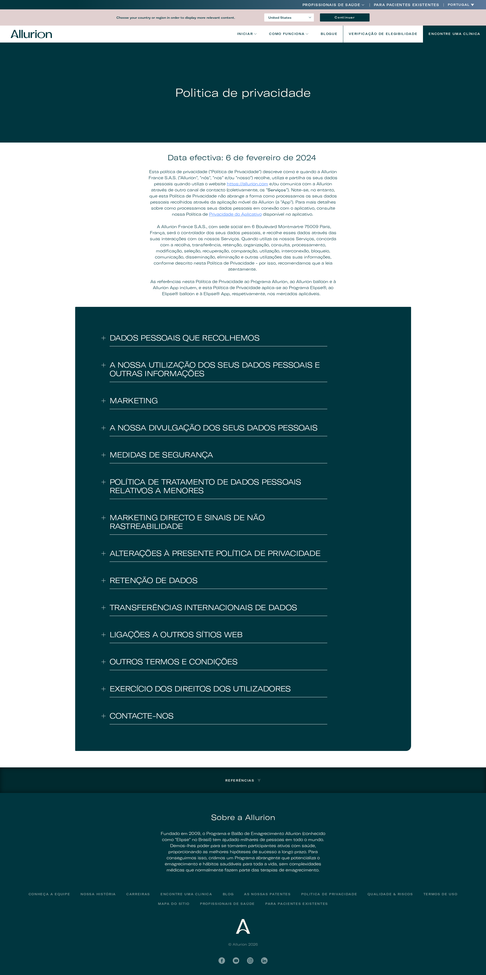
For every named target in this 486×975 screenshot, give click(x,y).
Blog (228, 894)
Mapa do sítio (174, 904)
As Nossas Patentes (267, 894)
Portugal (459, 5)
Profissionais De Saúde (227, 904)
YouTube (236, 960)
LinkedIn (264, 960)
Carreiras (138, 894)
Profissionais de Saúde (331, 5)
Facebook (221, 960)
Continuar (345, 17)
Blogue (329, 34)
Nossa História (98, 894)
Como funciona (287, 34)
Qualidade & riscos (390, 894)
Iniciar (245, 34)
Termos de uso (440, 894)
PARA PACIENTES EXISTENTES (406, 5)
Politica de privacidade (329, 894)
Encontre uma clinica (186, 894)
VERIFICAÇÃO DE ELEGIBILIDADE (383, 34)
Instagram (250, 960)
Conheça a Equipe (49, 894)
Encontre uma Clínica (454, 34)
